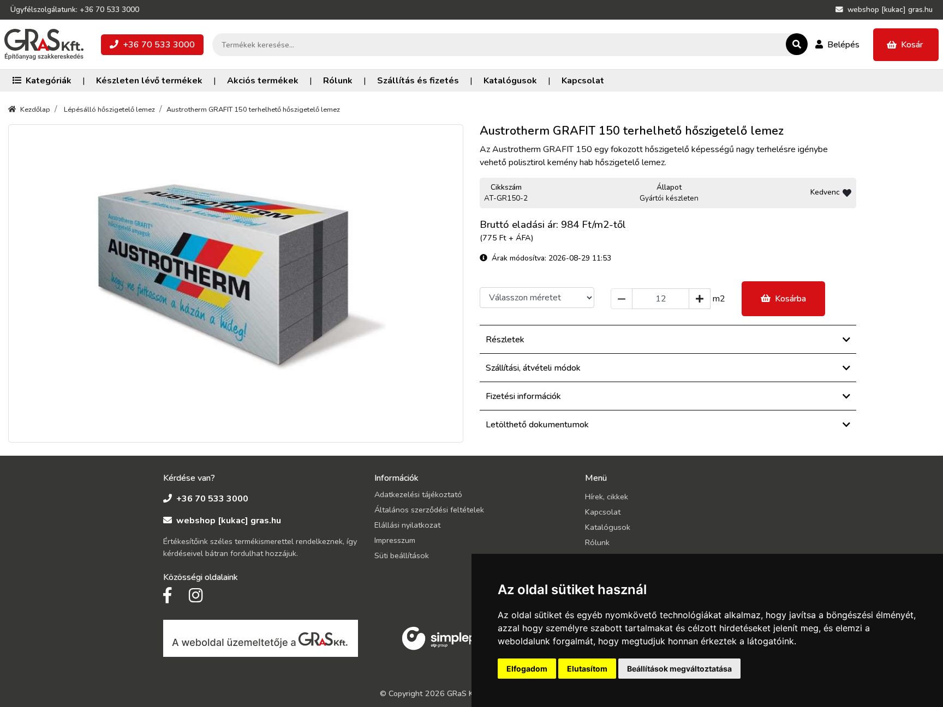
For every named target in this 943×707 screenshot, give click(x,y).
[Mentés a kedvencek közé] (847, 193)
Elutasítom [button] (587, 668)
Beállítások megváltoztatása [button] (679, 668)
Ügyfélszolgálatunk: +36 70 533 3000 (74, 9)
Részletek (505, 340)
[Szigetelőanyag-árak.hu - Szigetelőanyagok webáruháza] (43, 44)
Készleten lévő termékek (149, 81)
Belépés (843, 45)
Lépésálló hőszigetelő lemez (109, 109)
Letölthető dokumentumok (537, 425)
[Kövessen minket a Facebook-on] (167, 596)
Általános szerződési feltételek (429, 509)
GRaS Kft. (464, 693)
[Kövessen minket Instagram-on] (196, 596)
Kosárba (790, 299)
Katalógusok (510, 81)
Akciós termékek (263, 81)
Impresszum (394, 540)
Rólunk (338, 81)
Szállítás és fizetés (418, 81)
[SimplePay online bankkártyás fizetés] (445, 638)
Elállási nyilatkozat (407, 524)
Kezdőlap (35, 109)
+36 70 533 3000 (159, 45)
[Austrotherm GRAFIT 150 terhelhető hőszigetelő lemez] (235, 283)
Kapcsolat (583, 81)
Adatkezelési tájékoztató (418, 494)
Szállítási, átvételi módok (533, 368)
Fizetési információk (523, 396)
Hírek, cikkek (606, 496)
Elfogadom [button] (526, 668)
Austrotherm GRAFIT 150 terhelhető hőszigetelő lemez (253, 109)
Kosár (912, 45)
